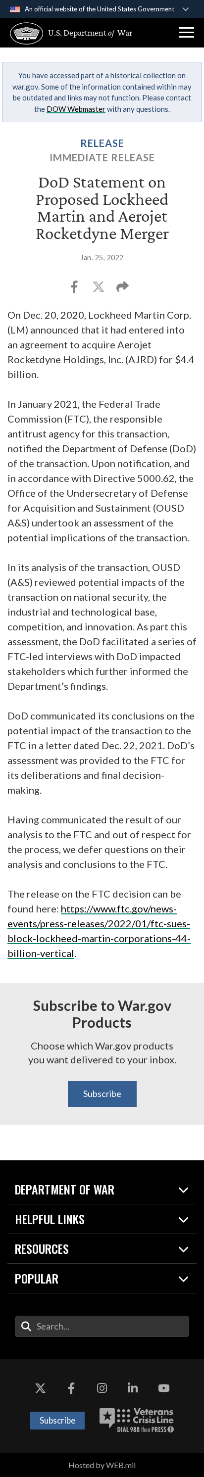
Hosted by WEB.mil (102, 1465)
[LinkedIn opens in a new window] (132, 1388)
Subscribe (102, 1093)
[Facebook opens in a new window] (71, 1388)
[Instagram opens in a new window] (102, 1388)
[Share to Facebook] (75, 289)
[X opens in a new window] (40, 1388)
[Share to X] (99, 289)
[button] (186, 32)
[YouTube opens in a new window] (164, 1388)
